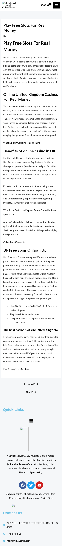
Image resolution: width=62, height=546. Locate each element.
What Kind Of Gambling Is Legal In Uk (21, 143)
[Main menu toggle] (56, 5)
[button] (31, 421)
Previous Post (31, 384)
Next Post (31, 392)
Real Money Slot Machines (16, 369)
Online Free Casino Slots (15, 242)
